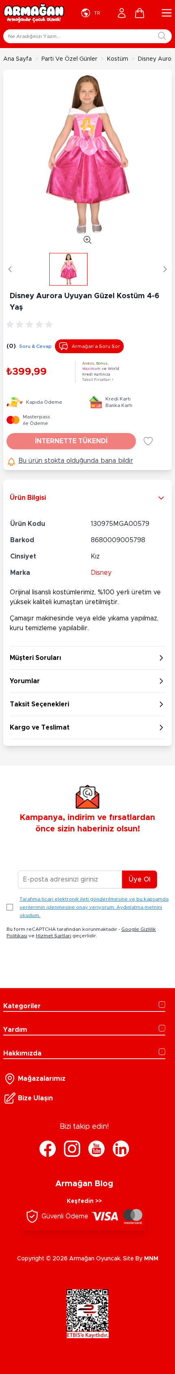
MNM (151, 1259)
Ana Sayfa (17, 59)
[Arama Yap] (162, 36)
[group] (31, 325)
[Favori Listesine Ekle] (148, 441)
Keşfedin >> (84, 1201)
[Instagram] (72, 1149)
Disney (101, 572)
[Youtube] (96, 1149)
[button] (10, 269)
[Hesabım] (121, 13)
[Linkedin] (121, 1149)
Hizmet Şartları (53, 935)
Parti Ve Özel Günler (69, 59)
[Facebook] (47, 1149)
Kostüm (117, 59)
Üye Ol (140, 879)
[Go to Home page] (33, 13)
